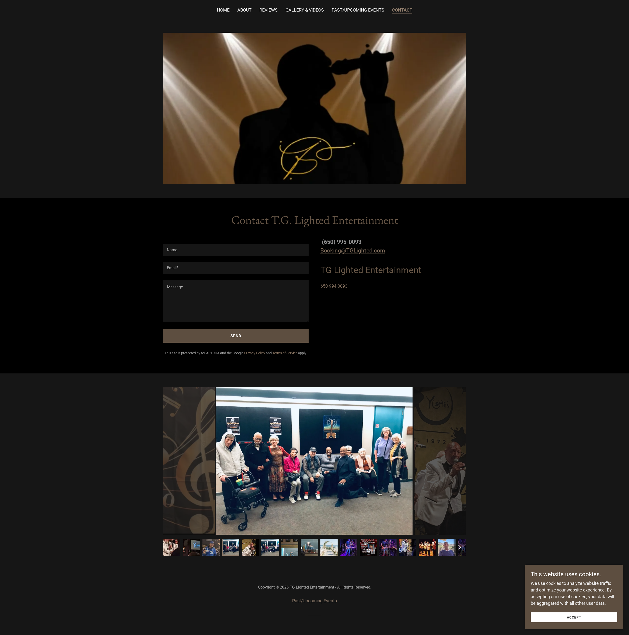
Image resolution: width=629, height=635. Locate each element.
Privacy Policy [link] (254, 353)
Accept (574, 617)
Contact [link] (402, 10)
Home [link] (223, 10)
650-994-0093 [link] (333, 286)
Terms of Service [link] (284, 353)
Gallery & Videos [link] (305, 10)
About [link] (244, 10)
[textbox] (236, 250)
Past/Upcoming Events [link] (358, 10)
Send (235, 336)
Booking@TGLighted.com (352, 250)
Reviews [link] (268, 10)
